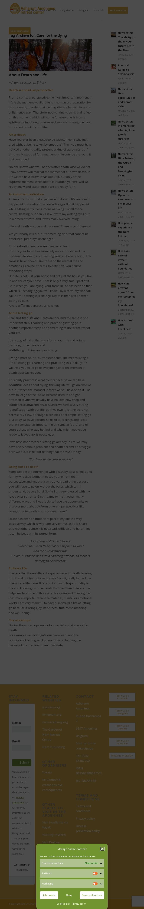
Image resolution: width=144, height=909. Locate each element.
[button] (102, 849)
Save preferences (92, 895)
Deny (69, 895)
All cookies (49, 895)
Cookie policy (63, 903)
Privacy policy (79, 903)
